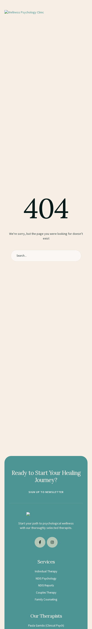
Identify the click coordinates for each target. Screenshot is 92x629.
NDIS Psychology (46, 578)
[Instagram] (52, 542)
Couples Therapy (46, 592)
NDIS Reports (46, 585)
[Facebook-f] (40, 542)
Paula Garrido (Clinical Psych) (46, 625)
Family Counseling (46, 599)
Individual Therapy (46, 571)
